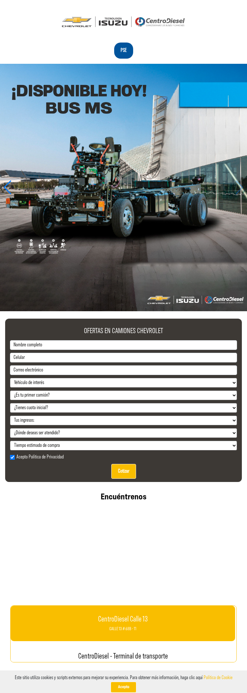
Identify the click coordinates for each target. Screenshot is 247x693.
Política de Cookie (218, 677)
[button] (7, 187)
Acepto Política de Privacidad (40, 457)
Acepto (123, 687)
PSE (124, 50)
